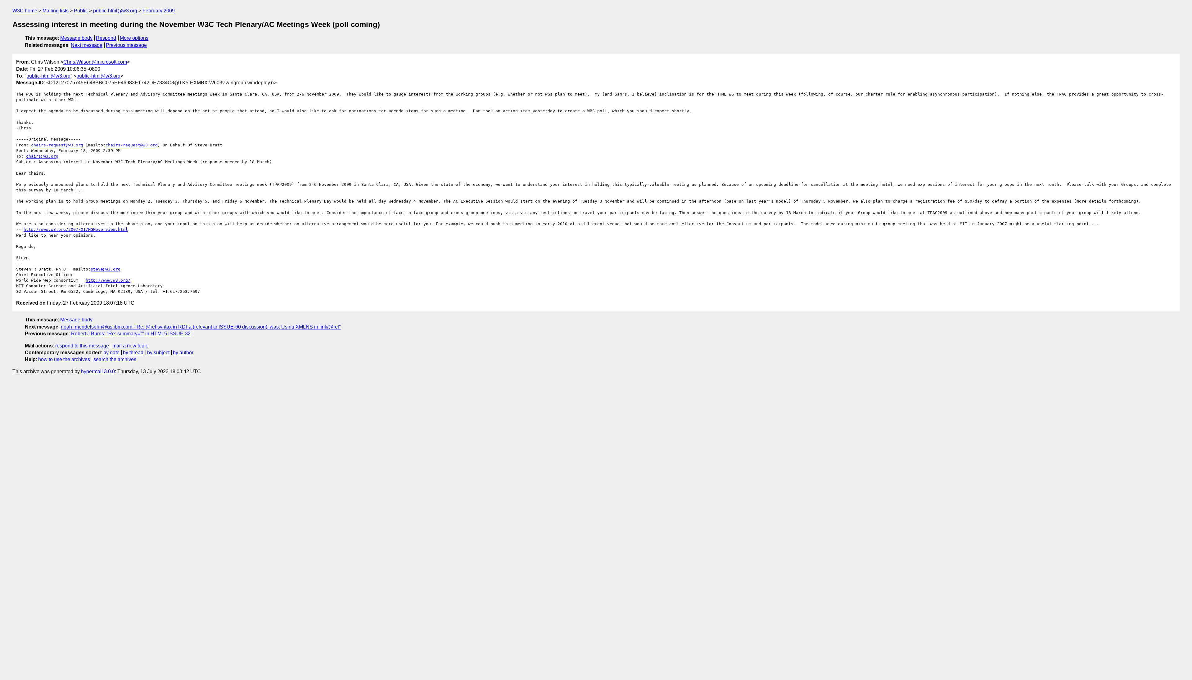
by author (183, 352)
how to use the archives (64, 359)
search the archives (114, 359)
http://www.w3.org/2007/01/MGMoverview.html (76, 229)
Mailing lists (56, 10)
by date (111, 352)
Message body (76, 38)
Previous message (126, 45)
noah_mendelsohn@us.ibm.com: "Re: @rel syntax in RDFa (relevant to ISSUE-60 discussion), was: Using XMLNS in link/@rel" (201, 326)
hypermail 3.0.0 (98, 371)
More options (134, 38)
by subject (158, 352)
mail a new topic (130, 345)
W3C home (24, 10)
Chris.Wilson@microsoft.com (95, 62)
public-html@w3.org (115, 10)
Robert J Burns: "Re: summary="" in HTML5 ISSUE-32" (131, 333)
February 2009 (158, 10)
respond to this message (82, 345)
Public (81, 10)
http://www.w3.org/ (108, 280)
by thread (133, 352)
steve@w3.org (105, 269)
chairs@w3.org (42, 156)
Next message (86, 45)
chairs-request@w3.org (57, 145)
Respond (106, 38)
